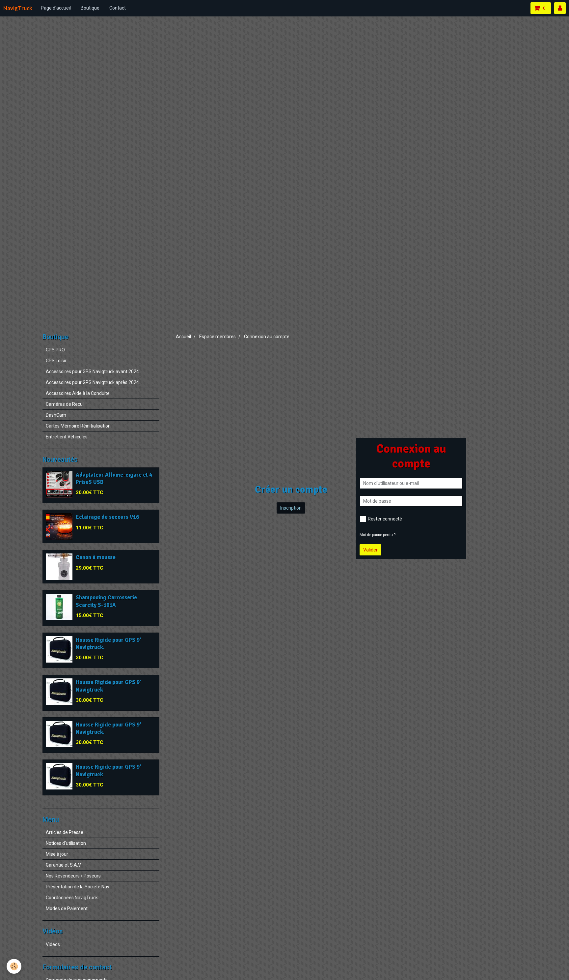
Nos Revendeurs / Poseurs (73, 875)
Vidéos (53, 944)
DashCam (56, 415)
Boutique (90, 8)
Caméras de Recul (65, 404)
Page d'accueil (56, 8)
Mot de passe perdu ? (377, 535)
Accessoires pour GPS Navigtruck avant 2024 (92, 371)
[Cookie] (14, 966)
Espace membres (217, 336)
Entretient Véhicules (67, 436)
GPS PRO (55, 349)
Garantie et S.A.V (63, 865)
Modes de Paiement (67, 908)
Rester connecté (385, 518)
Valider (370, 549)
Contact (117, 8)
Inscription (291, 508)
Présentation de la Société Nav (77, 886)
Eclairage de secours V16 (107, 517)
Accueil (183, 336)
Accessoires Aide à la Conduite (78, 393)
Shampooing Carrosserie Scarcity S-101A (106, 601)
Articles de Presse (64, 832)
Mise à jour (57, 854)
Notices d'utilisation (66, 843)
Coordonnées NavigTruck (72, 897)
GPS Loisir (56, 360)
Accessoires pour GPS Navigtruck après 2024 (92, 382)
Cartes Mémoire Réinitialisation (78, 426)
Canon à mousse (96, 557)
